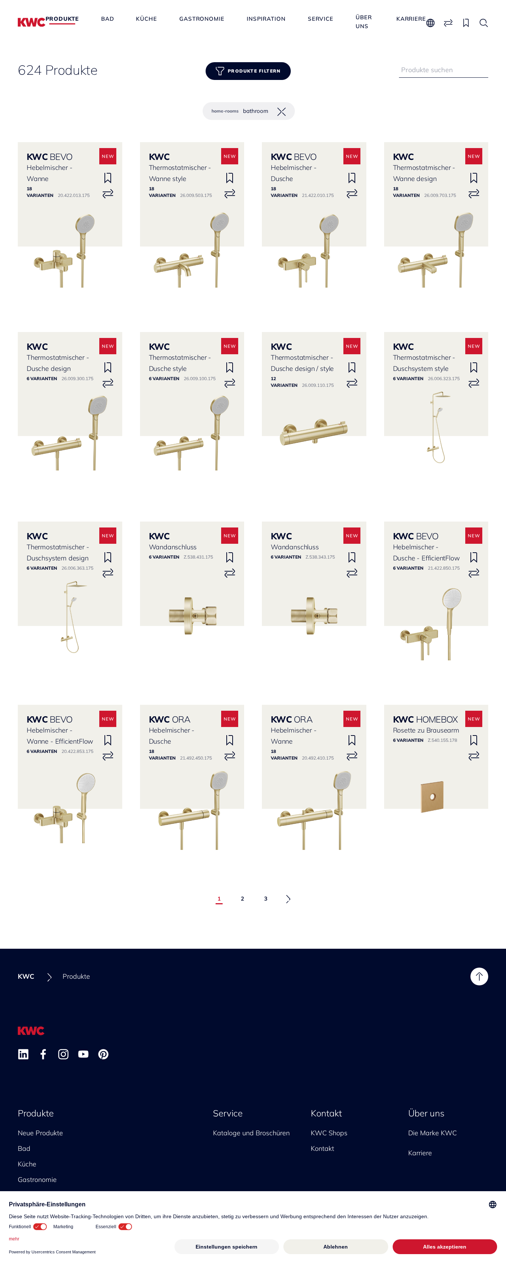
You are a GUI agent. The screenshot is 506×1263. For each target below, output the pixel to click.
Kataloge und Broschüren (251, 1133)
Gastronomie (201, 18)
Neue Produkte (40, 1133)
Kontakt (326, 1113)
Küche (146, 18)
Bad (107, 18)
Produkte (62, 18)
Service (320, 18)
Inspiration (266, 18)
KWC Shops (329, 1133)
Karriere (411, 18)
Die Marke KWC (432, 1133)
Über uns (364, 18)
